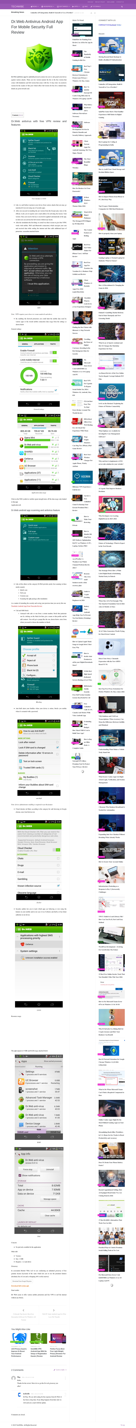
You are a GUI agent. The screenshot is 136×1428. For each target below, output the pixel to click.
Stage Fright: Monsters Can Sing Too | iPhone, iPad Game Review (81, 443)
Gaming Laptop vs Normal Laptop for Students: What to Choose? (112, 259)
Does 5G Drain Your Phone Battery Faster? (111, 1164)
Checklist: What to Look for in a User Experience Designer (82, 302)
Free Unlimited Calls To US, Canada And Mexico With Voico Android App (82, 710)
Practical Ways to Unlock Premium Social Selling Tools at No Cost (110, 1249)
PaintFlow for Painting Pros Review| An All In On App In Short (82, 42)
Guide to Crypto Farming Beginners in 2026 (81, 595)
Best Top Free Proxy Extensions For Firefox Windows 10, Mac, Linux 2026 (111, 690)
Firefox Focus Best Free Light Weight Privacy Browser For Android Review (58, 1352)
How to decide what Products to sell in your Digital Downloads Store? (82, 659)
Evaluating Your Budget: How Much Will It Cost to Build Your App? (81, 727)
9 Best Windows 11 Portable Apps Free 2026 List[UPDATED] (82, 286)
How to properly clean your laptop (110, 233)
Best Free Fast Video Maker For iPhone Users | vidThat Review (81, 250)
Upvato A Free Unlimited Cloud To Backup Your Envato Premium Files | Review (81, 503)
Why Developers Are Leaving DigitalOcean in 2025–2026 (108, 517)
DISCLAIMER (110, 2)
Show (20, 115)
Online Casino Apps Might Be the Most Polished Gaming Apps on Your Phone (111, 1123)
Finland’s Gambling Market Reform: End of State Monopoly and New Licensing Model (111, 315)
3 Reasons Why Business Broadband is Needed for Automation (112, 808)
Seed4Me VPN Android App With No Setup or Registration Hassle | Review (39, 1352)
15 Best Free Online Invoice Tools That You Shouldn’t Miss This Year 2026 (112, 975)
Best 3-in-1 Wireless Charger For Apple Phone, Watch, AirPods (82, 460)
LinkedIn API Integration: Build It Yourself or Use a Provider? (110, 85)
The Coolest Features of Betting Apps (82, 234)
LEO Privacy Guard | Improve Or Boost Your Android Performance (18, 1352)
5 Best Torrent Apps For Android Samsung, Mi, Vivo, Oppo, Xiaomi (82, 147)
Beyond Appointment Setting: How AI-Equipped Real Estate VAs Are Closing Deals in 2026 (110, 1193)
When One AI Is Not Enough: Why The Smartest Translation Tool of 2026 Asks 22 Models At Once (112, 604)
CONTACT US (120, 2)
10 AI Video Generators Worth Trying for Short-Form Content (112, 632)
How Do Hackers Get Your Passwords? (81, 189)
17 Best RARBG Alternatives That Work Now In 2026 (110, 1221)
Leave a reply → (61, 1370)
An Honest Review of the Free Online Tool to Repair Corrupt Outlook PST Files (111, 376)
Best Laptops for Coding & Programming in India (108, 143)
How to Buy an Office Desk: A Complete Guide (82, 743)
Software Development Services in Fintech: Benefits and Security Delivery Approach (81, 128)
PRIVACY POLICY (100, 2)
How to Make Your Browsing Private (81, 520)
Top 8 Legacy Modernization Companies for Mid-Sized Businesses (111, 207)
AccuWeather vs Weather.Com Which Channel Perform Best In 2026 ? (81, 563)
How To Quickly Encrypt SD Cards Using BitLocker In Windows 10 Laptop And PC (82, 93)
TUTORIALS (96, 6)
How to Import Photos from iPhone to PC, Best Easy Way (111, 198)
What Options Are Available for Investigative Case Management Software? (109, 434)
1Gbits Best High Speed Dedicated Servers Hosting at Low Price (82, 675)
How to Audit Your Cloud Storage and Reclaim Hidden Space (112, 170)
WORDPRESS (48, 6)
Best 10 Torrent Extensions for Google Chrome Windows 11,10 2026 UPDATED (111, 1062)
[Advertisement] (30, 95)
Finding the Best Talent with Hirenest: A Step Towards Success (82, 330)
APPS (76, 6)
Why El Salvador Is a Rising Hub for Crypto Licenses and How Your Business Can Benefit (111, 1032)
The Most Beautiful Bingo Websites (81, 163)
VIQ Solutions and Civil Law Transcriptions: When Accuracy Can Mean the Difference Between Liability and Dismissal (112, 720)
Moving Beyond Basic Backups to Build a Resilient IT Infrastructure (110, 58)
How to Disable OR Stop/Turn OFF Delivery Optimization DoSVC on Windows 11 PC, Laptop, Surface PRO (82, 538)
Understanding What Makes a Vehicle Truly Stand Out (111, 750)
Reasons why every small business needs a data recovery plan (81, 579)
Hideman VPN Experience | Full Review (81, 488)
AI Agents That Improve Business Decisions (110, 490)
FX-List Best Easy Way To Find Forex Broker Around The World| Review (82, 407)
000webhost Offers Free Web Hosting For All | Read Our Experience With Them (82, 425)
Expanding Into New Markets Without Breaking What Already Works (112, 835)
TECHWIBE (17, 6)
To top (123, 1425)
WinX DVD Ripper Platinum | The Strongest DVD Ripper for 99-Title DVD (82, 218)
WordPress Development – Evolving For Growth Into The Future (111, 948)
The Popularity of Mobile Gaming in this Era (81, 55)
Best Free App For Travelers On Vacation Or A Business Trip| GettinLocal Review (82, 268)
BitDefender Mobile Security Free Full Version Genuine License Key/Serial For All (82, 692)
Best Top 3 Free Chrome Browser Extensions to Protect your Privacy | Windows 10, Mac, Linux (81, 73)
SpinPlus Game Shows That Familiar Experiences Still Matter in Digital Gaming (57, 13)
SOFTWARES (63, 6)
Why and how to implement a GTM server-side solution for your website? (111, 462)
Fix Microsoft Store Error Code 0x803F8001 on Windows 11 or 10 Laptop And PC (110, 1278)
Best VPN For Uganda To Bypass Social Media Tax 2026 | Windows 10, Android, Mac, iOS (82, 387)
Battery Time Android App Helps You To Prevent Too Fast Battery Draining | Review (81, 613)
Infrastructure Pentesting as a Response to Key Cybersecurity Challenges (109, 889)
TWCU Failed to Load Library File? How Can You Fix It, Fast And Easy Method (111, 919)
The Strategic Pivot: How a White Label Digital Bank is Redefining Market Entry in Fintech (110, 573)
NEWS (35, 6)
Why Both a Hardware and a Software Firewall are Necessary (82, 110)
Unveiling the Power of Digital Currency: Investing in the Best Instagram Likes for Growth (82, 346)
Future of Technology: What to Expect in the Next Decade (112, 544)
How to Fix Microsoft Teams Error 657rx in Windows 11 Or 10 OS (110, 1003)
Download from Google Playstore (22, 1281)
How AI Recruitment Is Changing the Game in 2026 (111, 286)
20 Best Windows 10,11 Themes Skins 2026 (81, 201)
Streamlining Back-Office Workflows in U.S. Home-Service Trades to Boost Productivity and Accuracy (111, 1135)
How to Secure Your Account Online (111, 862)
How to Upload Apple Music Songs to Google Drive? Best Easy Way (82, 644)
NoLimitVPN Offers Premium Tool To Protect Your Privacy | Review (81, 764)
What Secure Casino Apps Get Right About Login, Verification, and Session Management (112, 780)
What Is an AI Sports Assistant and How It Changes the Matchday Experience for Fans (111, 346)
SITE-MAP (90, 2)
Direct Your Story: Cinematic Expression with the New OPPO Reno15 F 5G (109, 661)
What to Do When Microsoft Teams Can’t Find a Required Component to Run (111, 1092)
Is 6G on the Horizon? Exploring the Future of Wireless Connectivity (111, 405)
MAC (86, 6)
